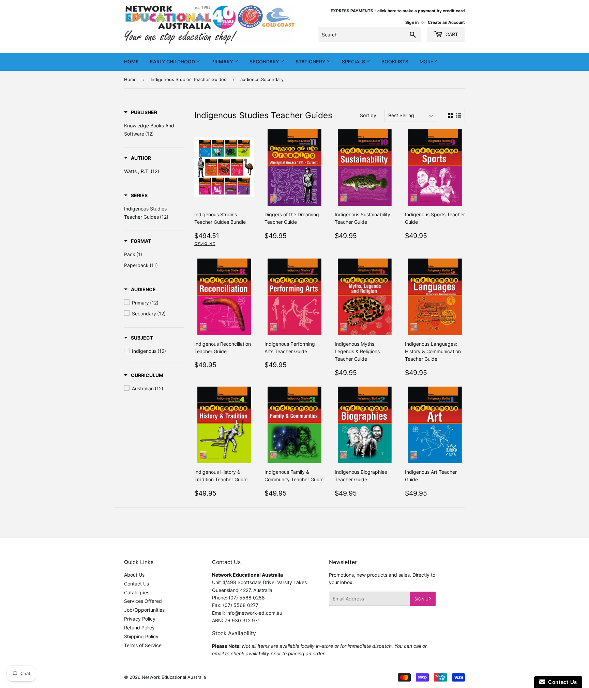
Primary (222, 61)
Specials (354, 61)
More (426, 61)
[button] (140, 112)
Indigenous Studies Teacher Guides (188, 79)
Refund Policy (139, 627)
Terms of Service (143, 645)
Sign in (412, 22)
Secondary (265, 61)
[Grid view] (450, 115)
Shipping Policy (141, 636)
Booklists (394, 61)
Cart (451, 34)
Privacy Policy (139, 619)
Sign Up (422, 598)
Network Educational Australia (174, 677)
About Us (134, 575)
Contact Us (136, 584)
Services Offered (143, 601)
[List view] (458, 115)
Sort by (368, 115)
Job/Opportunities (144, 610)
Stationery (311, 61)
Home (131, 61)
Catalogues (136, 592)
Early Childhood (173, 61)
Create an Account (446, 22)
